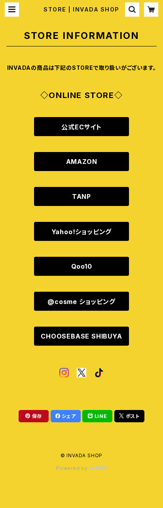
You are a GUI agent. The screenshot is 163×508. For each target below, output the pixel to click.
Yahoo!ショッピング (81, 232)
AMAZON (81, 161)
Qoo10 (81, 266)
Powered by (72, 468)
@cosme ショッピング (81, 302)
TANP (81, 196)
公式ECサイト (81, 127)
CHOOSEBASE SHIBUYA (81, 336)
